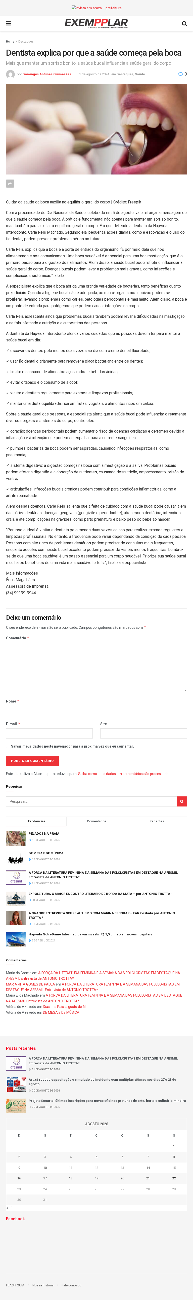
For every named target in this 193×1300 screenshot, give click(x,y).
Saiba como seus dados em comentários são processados (124, 774)
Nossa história (43, 1285)
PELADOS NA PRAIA (44, 833)
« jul (9, 1208)
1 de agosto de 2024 (94, 74)
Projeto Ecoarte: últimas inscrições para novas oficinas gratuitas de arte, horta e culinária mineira (107, 1101)
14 (148, 1168)
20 (122, 1178)
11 (70, 1168)
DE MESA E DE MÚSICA (46, 853)
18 (70, 1178)
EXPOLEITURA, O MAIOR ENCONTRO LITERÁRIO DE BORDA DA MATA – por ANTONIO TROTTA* (100, 894)
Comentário (17, 638)
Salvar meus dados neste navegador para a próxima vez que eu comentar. (72, 746)
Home (10, 41)
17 (45, 1178)
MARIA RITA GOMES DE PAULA (30, 984)
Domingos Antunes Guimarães (47, 74)
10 (45, 1168)
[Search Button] (182, 801)
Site (103, 724)
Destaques (26, 41)
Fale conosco (71, 1285)
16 (19, 1178)
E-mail (13, 723)
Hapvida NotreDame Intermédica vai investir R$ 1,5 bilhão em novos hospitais (90, 934)
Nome (12, 701)
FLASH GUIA (15, 1285)
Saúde (140, 74)
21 (148, 1178)
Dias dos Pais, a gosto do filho (66, 1007)
